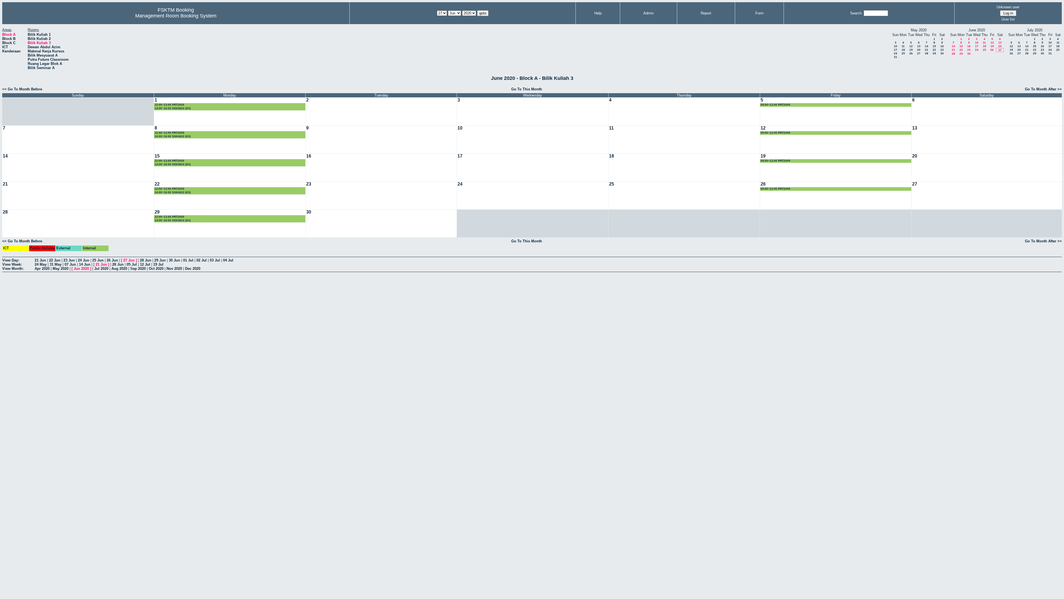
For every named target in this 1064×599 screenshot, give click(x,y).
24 (895, 53)
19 (911, 49)
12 (911, 46)
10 (895, 46)
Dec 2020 (192, 268)
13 (918, 46)
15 (934, 46)
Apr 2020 (42, 268)
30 (942, 53)
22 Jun (54, 260)
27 (918, 53)
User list (1008, 19)
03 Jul (215, 260)
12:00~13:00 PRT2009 (169, 104)
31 (895, 57)
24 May (41, 264)
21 (926, 49)
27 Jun (129, 260)
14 (926, 46)
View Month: (13, 268)
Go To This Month (526, 89)
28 (926, 53)
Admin (648, 13)
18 (903, 49)
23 (942, 49)
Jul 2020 (101, 268)
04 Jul (228, 260)
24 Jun (83, 260)
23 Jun (69, 260)
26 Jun (112, 260)
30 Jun (174, 260)
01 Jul (188, 260)
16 (942, 46)
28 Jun (145, 260)
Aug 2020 (119, 268)
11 (903, 46)
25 (903, 53)
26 (911, 53)
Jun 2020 (81, 268)
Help (598, 13)
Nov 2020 (174, 268)
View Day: (10, 260)
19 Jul (158, 264)
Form (759, 13)
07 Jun (70, 264)
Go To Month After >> (1043, 89)
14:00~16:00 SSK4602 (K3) (173, 108)
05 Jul (132, 264)
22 (934, 49)
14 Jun (84, 264)
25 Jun (98, 260)
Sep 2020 (138, 268)
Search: (856, 13)
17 (895, 49)
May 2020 (60, 268)
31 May (56, 264)
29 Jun (160, 260)
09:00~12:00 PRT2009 (775, 104)
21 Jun (40, 260)
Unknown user (1008, 7)
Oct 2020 (156, 268)
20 (918, 49)
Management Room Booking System (175, 16)
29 (934, 53)
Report (706, 13)
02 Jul (201, 260)
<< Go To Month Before (22, 89)
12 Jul (145, 264)
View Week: (12, 264)
